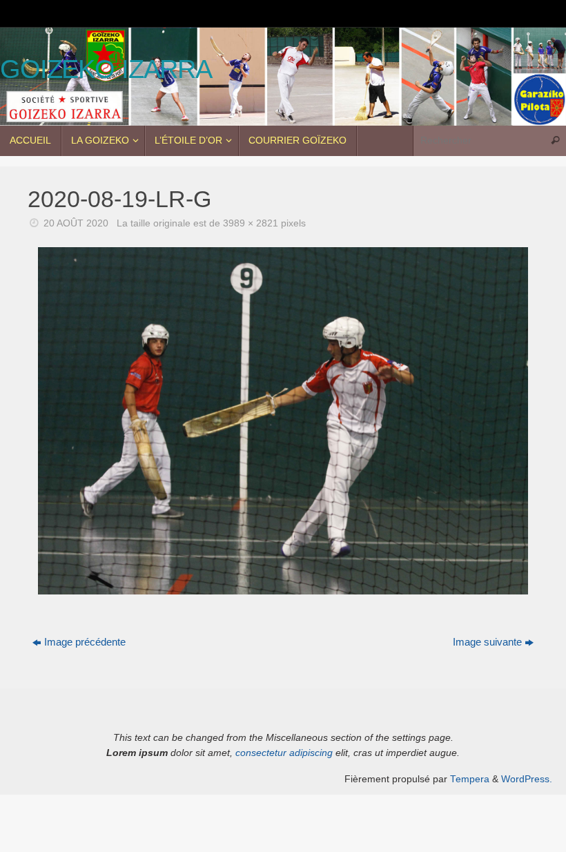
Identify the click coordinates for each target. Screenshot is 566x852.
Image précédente (85, 642)
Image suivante (487, 642)
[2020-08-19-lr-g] (283, 420)
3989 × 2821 (250, 223)
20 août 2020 (75, 223)
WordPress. (526, 779)
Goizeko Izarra (106, 69)
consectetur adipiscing (284, 753)
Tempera (469, 779)
